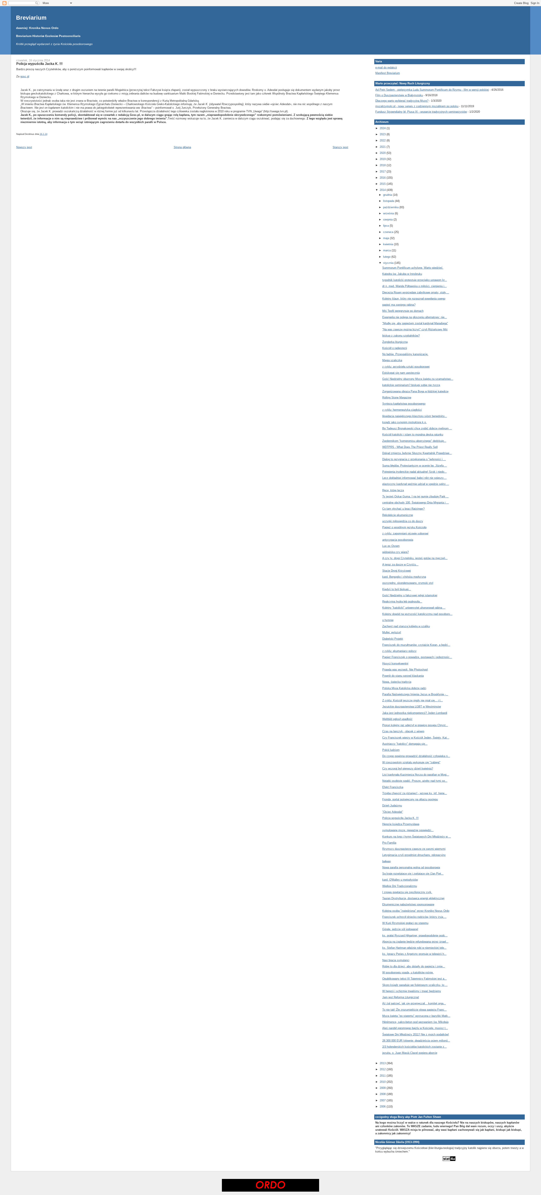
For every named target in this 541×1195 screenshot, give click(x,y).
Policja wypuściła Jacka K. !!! (39, 64)
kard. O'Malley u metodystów (400, 879)
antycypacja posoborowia (397, 539)
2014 (383, 190)
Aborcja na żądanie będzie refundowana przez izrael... (415, 941)
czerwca (388, 232)
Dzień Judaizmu (392, 805)
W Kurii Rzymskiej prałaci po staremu (405, 923)
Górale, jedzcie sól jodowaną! (400, 929)
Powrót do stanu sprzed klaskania (403, 675)
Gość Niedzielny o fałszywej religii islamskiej (409, 595)
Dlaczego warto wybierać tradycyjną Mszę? (401, 100)
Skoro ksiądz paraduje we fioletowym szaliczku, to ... (415, 985)
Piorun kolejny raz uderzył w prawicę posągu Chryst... (415, 725)
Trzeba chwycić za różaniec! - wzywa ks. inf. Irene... (414, 793)
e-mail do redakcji (386, 67)
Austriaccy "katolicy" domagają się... (405, 743)
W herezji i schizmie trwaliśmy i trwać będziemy (411, 991)
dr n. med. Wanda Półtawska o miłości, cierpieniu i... (414, 286)
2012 (383, 1069)
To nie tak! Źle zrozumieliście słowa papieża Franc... (414, 1009)
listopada (389, 201)
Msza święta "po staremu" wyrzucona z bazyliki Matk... (416, 1015)
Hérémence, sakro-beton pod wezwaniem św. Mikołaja (415, 1022)
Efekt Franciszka (392, 787)
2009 (383, 1088)
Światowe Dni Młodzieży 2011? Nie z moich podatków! (415, 1034)
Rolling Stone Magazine (396, 397)
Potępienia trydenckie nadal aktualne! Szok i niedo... (414, 471)
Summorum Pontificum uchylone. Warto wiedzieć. (412, 267)
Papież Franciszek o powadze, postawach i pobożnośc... (417, 657)
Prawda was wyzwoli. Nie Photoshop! (405, 669)
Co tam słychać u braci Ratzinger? (403, 508)
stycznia (388, 262)
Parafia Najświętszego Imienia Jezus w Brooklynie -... (415, 694)
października (391, 207)
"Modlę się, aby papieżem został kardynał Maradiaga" (415, 323)
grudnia (388, 194)
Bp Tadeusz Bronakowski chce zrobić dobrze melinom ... (417, 428)
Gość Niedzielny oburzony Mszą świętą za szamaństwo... (417, 379)
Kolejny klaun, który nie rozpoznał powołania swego (413, 298)
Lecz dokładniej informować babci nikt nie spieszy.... (414, 477)
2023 (383, 134)
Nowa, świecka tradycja (396, 681)
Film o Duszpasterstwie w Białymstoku (399, 95)
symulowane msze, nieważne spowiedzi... (408, 830)
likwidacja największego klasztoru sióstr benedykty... (414, 416)
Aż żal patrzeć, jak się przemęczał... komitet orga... (414, 1003)
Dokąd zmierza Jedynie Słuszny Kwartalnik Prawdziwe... (417, 453)
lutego (387, 256)
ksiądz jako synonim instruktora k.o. (404, 422)
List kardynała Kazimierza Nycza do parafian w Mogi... (415, 774)
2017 (383, 171)
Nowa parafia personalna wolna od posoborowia (411, 867)
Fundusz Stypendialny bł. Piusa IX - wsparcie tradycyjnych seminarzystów (421, 111)
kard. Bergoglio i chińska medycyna (404, 576)
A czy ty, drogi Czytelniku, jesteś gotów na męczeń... (415, 558)
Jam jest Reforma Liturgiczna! (400, 997)
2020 (383, 153)
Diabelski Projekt (392, 638)
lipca (386, 225)
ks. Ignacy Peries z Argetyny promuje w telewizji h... (414, 953)
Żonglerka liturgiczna (395, 342)
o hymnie (387, 620)
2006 (383, 1106)
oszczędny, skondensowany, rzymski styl (407, 582)
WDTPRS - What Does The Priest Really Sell (410, 447)
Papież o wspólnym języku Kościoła (404, 527)
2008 (383, 1094)
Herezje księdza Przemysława (400, 824)
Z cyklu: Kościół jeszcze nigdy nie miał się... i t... (412, 700)
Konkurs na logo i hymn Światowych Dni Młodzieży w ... (416, 836)
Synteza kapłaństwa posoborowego (403, 403)
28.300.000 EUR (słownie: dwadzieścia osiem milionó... (416, 1040)
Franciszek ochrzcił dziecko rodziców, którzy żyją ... (414, 916)
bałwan (386, 861)
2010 (383, 1081)
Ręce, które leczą (393, 490)
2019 (383, 159)
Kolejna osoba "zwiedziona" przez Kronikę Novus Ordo (415, 910)
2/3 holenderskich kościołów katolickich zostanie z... (414, 1046)
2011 (383, 1075)
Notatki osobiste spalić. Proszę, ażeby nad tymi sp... (414, 780)
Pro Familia (389, 842)
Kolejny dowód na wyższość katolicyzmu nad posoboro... (417, 614)
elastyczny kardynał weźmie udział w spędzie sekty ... (415, 484)
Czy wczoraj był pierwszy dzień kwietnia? (407, 768)
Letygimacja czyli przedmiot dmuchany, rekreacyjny (414, 855)
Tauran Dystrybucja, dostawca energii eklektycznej (413, 898)
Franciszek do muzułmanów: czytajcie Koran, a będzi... (416, 644)
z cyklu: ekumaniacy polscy (399, 651)
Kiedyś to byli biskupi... (396, 589)
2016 (383, 177)
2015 (383, 183)
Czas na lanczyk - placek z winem (403, 731)
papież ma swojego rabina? (398, 304)
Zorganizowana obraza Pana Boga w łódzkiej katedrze (415, 391)
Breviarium (31, 17)
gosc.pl (24, 76)
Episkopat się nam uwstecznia (401, 372)
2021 (383, 146)
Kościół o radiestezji (394, 348)
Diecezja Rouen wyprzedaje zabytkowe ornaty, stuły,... (415, 292)
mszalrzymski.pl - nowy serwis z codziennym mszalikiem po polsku (416, 106)
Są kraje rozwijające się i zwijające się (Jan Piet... (413, 873)
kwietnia (388, 244)
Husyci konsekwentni (395, 663)
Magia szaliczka (392, 360)
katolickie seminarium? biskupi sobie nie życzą (411, 385)
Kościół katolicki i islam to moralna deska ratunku (412, 434)
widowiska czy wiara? (395, 552)
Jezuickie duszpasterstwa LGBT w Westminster (411, 706)
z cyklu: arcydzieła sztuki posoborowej (406, 366)
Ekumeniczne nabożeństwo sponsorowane (408, 904)
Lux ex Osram (391, 546)
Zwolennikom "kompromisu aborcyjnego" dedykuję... (414, 440)
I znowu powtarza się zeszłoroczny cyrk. (407, 892)
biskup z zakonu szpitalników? (401, 335)
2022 (383, 140)
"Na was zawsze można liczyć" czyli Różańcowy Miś (415, 329)
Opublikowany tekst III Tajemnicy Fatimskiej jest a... (414, 978)
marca (387, 250)
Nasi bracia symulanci (395, 960)
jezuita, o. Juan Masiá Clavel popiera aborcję (409, 1052)
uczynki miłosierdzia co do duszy (402, 521)
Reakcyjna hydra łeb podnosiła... (402, 601)
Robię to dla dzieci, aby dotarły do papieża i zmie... (413, 966)
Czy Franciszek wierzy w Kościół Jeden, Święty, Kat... (415, 737)
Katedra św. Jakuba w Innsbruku (402, 273)
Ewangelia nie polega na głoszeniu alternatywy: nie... (414, 317)
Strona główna (182, 147)
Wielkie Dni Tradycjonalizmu (399, 886)
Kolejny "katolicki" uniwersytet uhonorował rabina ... (413, 607)
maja (386, 238)
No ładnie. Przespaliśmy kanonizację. (405, 354)
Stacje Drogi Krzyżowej (396, 570)
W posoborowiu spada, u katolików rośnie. (408, 972)
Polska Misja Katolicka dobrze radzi (404, 688)
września (389, 213)
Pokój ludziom (391, 749)
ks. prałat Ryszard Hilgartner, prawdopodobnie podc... (415, 935)
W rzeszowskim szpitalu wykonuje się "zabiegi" (411, 762)
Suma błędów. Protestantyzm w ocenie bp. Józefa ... (414, 465)
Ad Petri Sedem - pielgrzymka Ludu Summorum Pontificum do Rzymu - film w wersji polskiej (432, 89)
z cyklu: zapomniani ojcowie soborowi (405, 533)
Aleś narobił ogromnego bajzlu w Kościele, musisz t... (415, 1028)
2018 (383, 165)
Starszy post (340, 147)
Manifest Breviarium (387, 73)
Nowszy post (24, 147)
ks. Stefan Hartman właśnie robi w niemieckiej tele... (414, 947)
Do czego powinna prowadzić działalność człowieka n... (416, 756)
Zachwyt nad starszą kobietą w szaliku (406, 626)
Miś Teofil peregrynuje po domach (403, 310)
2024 (383, 128)
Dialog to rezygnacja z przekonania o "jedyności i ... (414, 459)
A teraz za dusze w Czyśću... (400, 564)
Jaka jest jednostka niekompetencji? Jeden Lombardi (414, 713)
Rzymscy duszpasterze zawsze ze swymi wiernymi (413, 848)
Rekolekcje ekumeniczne (397, 515)
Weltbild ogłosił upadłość (397, 719)
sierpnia (388, 219)
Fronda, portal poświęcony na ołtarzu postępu (410, 799)
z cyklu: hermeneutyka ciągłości (402, 409)
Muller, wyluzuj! (391, 632)
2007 (383, 1100)
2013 (383, 1063)
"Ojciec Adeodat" (392, 811)
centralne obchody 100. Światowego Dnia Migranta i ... (415, 502)
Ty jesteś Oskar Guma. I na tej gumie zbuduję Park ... (415, 496)
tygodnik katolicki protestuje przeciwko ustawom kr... (414, 280)
